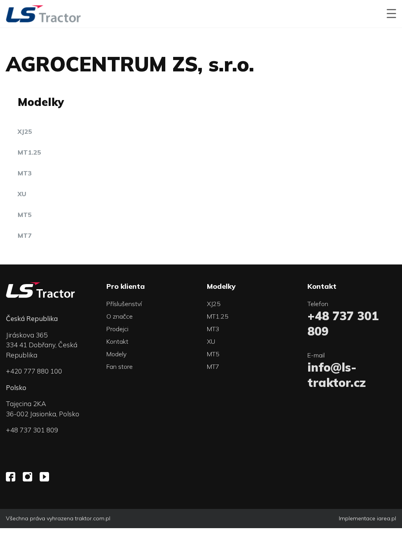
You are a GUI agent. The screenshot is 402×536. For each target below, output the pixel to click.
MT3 (25, 173)
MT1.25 (29, 152)
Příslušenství (124, 304)
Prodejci (117, 329)
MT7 (25, 235)
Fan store (119, 366)
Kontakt (117, 341)
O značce (119, 316)
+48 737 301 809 (32, 430)
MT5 (25, 215)
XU (22, 194)
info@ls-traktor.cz (336, 375)
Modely (116, 354)
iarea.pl (386, 518)
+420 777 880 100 (34, 371)
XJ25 (25, 131)
